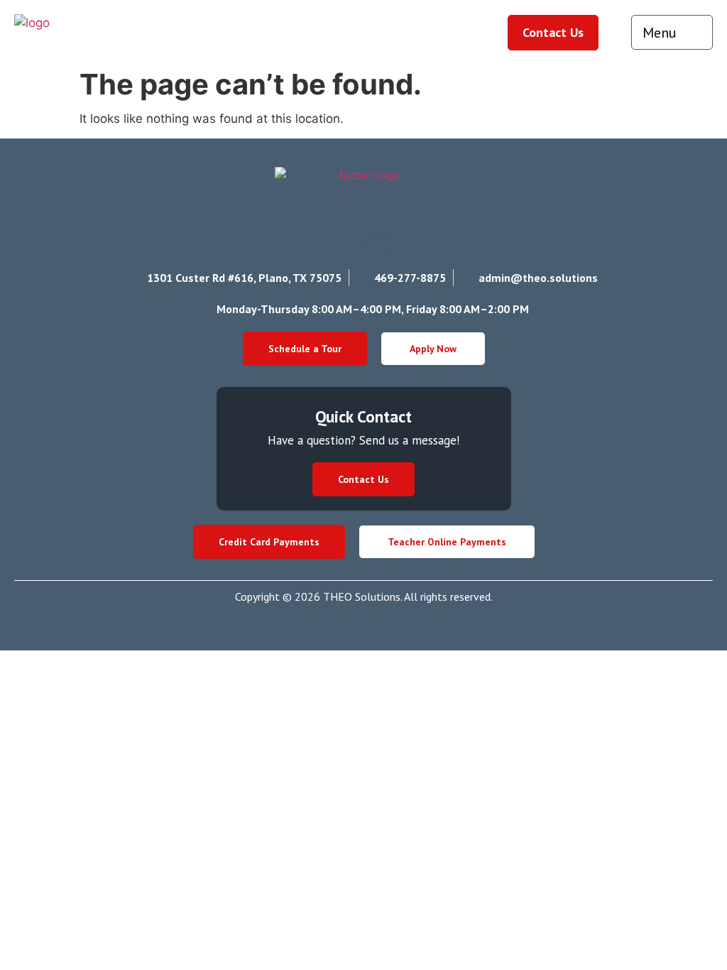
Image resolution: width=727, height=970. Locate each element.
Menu (660, 32)
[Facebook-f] (377, 243)
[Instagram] (349, 243)
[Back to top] (684, 927)
